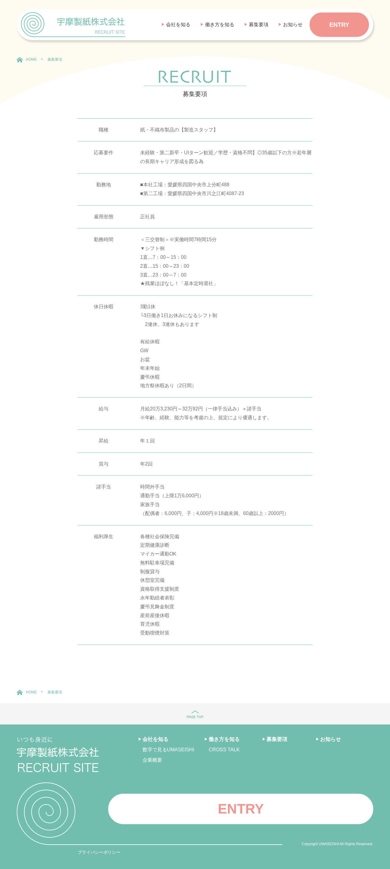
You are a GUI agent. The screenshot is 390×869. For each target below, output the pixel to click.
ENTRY (339, 24)
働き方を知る (219, 24)
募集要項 (258, 24)
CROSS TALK (224, 749)
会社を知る (178, 24)
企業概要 (152, 760)
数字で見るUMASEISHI (168, 749)
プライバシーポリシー (99, 852)
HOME (31, 59)
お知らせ (293, 24)
